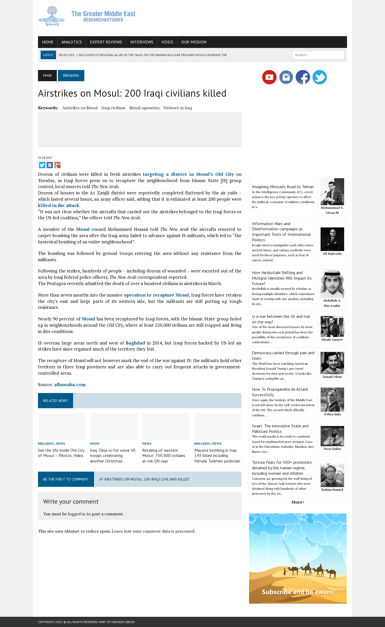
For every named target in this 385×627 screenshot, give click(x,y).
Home (47, 42)
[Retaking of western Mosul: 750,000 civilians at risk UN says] (165, 436)
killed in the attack (58, 205)
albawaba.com (70, 384)
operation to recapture (149, 295)
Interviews (141, 42)
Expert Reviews (106, 42)
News (60, 443)
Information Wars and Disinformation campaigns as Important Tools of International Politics (281, 231)
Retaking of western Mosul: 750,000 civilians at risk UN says (163, 456)
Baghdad (135, 343)
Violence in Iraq (177, 107)
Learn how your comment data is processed (153, 531)
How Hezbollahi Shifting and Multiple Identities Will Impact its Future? (282, 278)
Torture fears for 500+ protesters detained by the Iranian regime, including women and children (282, 468)
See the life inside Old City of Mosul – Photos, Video (61, 453)
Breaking (46, 443)
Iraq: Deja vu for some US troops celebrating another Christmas (112, 456)
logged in (76, 514)
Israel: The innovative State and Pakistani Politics (280, 428)
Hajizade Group (122, 622)
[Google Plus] (57, 165)
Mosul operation (144, 107)
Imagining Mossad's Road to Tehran (283, 186)
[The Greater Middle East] (87, 15)
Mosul (83, 229)
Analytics (72, 42)
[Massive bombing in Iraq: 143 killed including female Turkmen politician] (217, 436)
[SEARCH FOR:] (318, 54)
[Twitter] (42, 165)
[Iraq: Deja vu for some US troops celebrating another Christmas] (113, 436)
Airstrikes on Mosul (80, 107)
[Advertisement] (251, 17)
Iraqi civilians (113, 107)
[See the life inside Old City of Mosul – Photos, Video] (61, 436)
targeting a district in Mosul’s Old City (188, 174)
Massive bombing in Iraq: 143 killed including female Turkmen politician (217, 456)
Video (167, 42)
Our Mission (193, 42)
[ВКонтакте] (50, 165)
